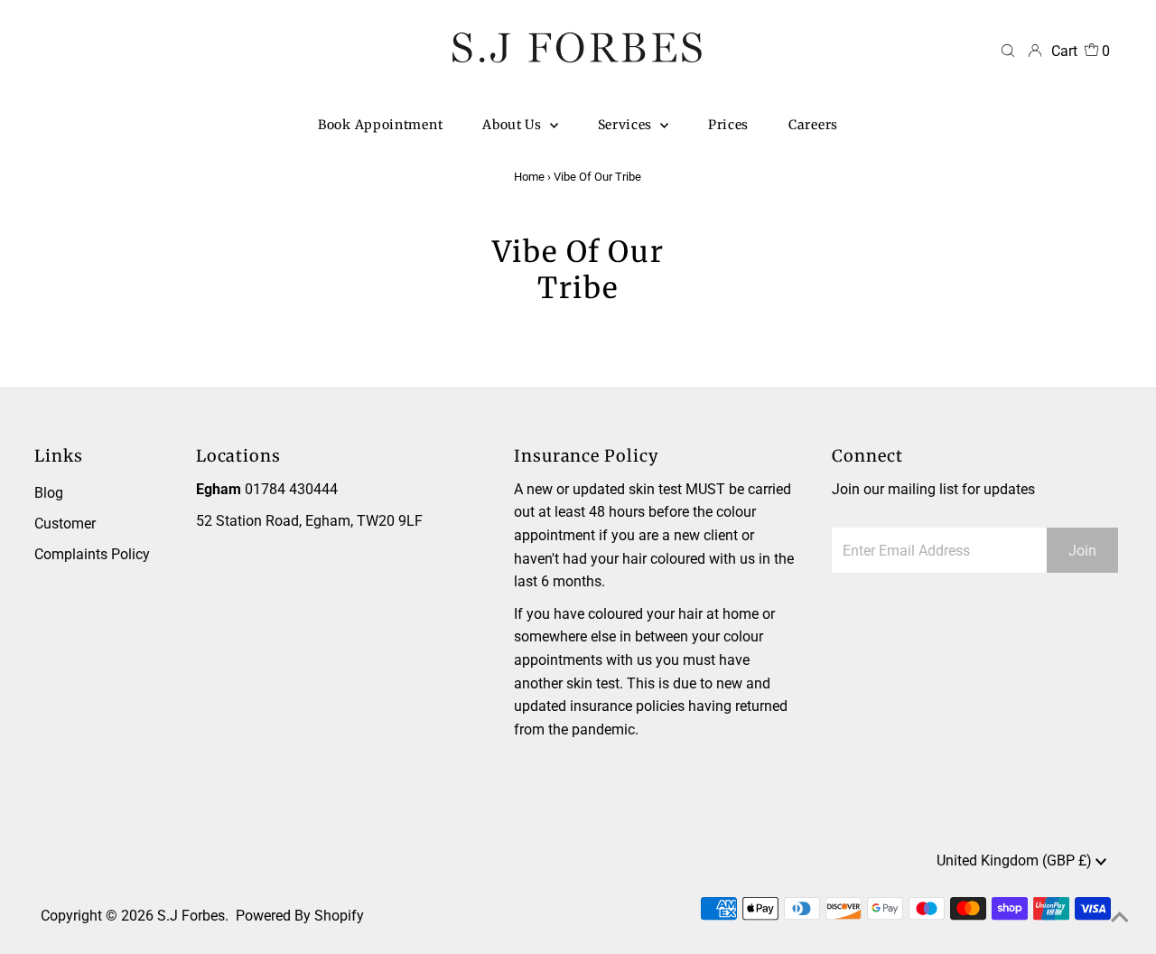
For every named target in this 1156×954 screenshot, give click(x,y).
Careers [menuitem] (813, 125)
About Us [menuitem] (513, 125)
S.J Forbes (191, 915)
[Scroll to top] (1120, 918)
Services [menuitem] (627, 125)
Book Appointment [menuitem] (380, 125)
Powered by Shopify (300, 915)
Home (529, 176)
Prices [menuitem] (728, 125)
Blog (48, 492)
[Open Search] (1008, 51)
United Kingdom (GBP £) (1016, 860)
